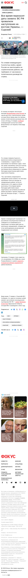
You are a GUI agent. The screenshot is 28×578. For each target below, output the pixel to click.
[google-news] (25, 482)
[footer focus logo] (8, 456)
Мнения (18, 461)
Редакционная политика (6, 479)
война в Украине (17, 325)
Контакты (4, 572)
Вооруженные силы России (15, 113)
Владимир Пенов (6, 34)
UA (22, 2)
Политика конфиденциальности (11, 570)
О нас (3, 469)
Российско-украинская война (11, 10)
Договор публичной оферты (19, 473)
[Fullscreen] (25, 235)
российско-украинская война (11, 322)
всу (9, 316)
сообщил (21, 121)
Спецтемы (18, 464)
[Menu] (2, 2)
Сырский (5, 325)
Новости (4, 461)
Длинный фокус (7, 466)
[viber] (20, 482)
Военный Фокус (7, 7)
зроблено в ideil (6, 575)
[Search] (25, 2)
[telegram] (11, 482)
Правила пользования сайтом (6, 473)
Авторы (17, 466)
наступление (6, 319)
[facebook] (2, 482)
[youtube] (16, 482)
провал (16, 316)
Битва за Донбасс (7, 12)
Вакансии (18, 469)
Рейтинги (4, 464)
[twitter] (7, 482)
